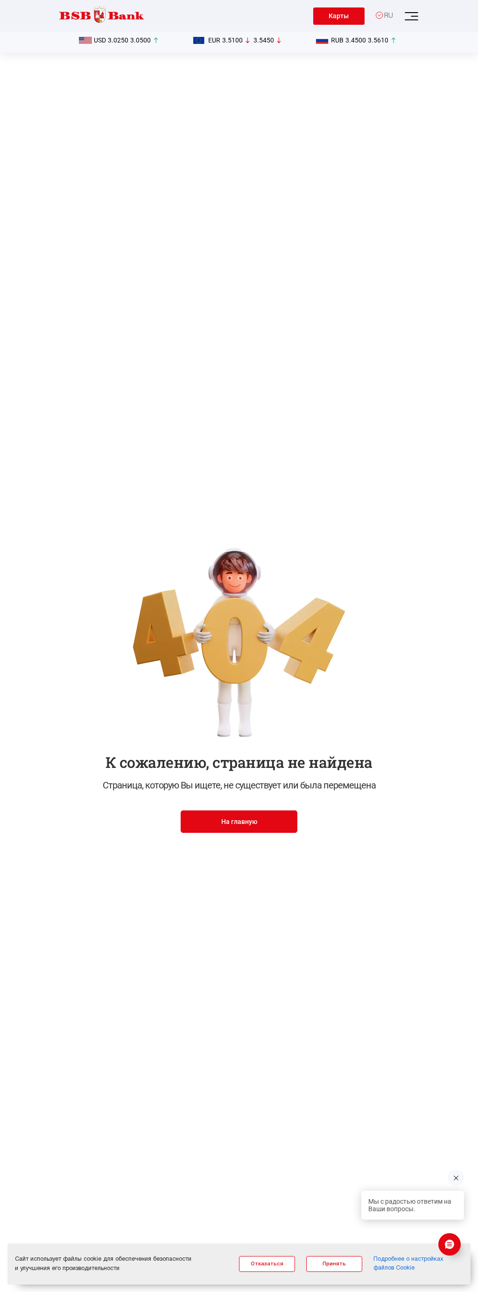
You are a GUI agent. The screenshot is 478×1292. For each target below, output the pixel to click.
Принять (334, 1264)
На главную (239, 821)
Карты (339, 16)
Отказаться (267, 1264)
